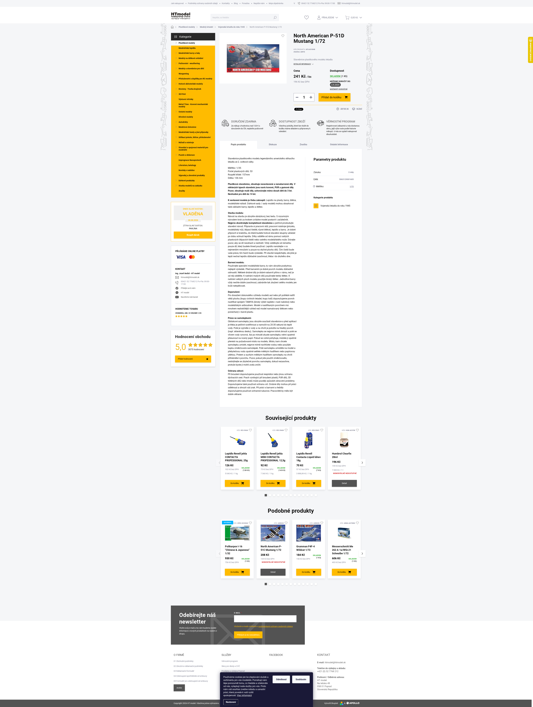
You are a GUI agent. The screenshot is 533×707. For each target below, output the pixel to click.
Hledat (275, 17)
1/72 (352, 186)
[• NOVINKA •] (237, 533)
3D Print (182, 94)
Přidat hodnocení (185, 359)
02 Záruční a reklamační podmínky (188, 666)
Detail (344, 483)
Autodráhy (183, 122)
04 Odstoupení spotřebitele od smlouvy (190, 676)
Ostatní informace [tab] (339, 144)
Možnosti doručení (338, 89)
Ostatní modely (185, 112)
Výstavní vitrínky (186, 99)
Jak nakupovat (177, 3)
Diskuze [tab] (273, 144)
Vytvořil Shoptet (331, 703)
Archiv (179, 688)
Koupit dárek (193, 235)
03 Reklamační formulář (184, 671)
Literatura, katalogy (187, 165)
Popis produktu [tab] (238, 144)
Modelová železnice (187, 127)
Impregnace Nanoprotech (190, 160)
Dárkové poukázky (187, 180)
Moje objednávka (276, 3)
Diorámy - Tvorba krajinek (190, 89)
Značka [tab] (303, 144)
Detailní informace (302, 64)
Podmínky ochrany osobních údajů (203, 3)
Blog (236, 3)
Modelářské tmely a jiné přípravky (193, 132)
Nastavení (231, 702)
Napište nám (259, 3)
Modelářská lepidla (187, 48)
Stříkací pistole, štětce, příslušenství (195, 137)
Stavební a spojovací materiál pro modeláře (193, 148)
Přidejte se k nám (188, 288)
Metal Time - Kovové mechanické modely (193, 105)
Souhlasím (301, 679)
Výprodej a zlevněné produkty (192, 175)
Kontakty (226, 3)
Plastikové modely (187, 43)
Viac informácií (244, 695)
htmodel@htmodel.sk (190, 277)
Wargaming (184, 74)
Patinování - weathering (189, 63)
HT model (185, 292)
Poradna (245, 3)
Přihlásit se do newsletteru (248, 635)
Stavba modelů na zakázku (190, 186)
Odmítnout (281, 679)
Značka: (299, 52)
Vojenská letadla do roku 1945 (335, 205)
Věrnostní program (230, 661)
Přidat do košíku (331, 97)
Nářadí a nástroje (186, 142)
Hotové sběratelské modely (191, 84)
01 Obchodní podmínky (183, 661)
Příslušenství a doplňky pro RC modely (195, 79)
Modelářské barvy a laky (189, 53)
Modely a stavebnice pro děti (191, 68)
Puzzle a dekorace (187, 155)
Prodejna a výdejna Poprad (233, 671)
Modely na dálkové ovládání (191, 58)
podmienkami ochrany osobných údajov (276, 626)
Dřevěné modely (186, 117)
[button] (266, 495)
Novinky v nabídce (187, 170)
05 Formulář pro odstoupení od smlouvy (191, 681)
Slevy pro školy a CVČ (231, 666)
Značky (182, 191)
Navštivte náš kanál (189, 297)
